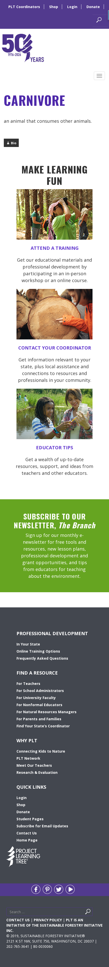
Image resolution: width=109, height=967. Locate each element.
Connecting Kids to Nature (40, 751)
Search (93, 912)
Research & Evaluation (37, 772)
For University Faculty (36, 697)
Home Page (27, 840)
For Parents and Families (38, 718)
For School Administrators (40, 690)
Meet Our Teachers (34, 765)
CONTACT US (18, 920)
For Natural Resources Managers (46, 711)
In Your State (28, 644)
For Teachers (28, 683)
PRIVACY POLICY (48, 920)
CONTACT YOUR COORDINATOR (54, 348)
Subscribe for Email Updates (42, 826)
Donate (93, 6)
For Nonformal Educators (39, 704)
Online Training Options (38, 651)
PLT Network (28, 758)
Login (72, 6)
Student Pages (30, 818)
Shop (53, 6)
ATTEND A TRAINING (55, 248)
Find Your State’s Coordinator (43, 726)
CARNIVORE (34, 100)
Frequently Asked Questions (42, 658)
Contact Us (26, 833)
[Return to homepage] (23, 47)
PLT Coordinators (24, 6)
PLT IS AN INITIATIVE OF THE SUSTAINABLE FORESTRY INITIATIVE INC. (54, 925)
